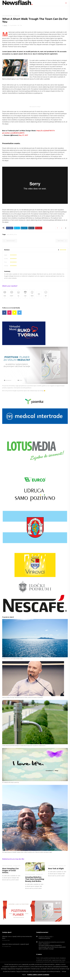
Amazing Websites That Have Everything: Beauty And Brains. (34, 879)
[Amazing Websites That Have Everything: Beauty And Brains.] (35, 866)
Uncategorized (7, 15)
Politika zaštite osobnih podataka (38, 974)
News (11, 234)
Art (8, 234)
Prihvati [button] (64, 971)
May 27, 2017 (23, 135)
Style (15, 234)
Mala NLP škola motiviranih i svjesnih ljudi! (15, 944)
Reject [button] (24, 974)
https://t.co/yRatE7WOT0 (45, 130)
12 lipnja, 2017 (39, 874)
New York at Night (56, 869)
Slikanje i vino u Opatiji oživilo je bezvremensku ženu (17, 937)
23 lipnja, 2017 (16, 865)
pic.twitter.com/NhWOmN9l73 (13, 133)
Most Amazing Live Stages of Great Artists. (10, 871)
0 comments (13, 25)
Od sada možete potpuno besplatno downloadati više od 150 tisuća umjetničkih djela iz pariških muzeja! (52, 947)
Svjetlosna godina (44, 938)
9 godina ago (16, 15)
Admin (5, 25)
